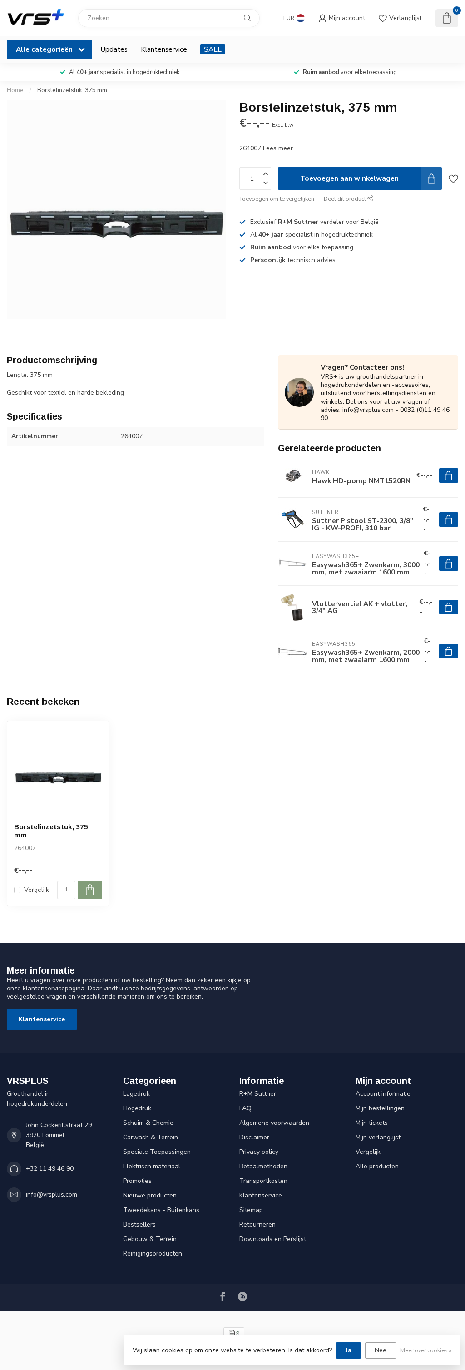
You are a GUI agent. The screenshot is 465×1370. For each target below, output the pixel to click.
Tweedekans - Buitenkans (161, 1210)
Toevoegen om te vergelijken (276, 199)
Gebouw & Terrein (150, 1239)
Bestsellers (139, 1224)
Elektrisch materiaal (151, 1166)
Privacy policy (258, 1151)
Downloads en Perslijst (272, 1239)
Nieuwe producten (150, 1195)
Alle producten (377, 1166)
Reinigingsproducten (152, 1253)
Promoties (137, 1181)
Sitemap (251, 1210)
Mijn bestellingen (380, 1108)
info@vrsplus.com (51, 1194)
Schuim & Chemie (148, 1122)
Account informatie (383, 1093)
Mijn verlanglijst (378, 1137)
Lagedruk (136, 1093)
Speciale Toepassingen (157, 1151)
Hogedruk (137, 1108)
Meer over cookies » (425, 1350)
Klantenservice (164, 49)
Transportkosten (263, 1181)
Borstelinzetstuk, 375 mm (72, 90)
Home (15, 90)
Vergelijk (36, 889)
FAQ (245, 1108)
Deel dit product (345, 199)
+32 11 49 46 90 (50, 1168)
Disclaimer (254, 1137)
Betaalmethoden (263, 1166)
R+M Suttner (257, 1093)
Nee (380, 1350)
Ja (348, 1350)
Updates (114, 49)
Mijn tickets (372, 1122)
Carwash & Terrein (150, 1137)
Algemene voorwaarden (274, 1122)
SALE (213, 49)
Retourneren (257, 1224)
